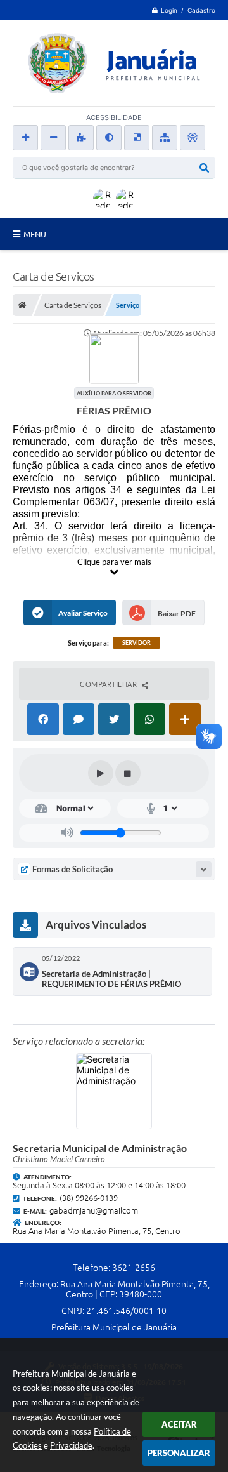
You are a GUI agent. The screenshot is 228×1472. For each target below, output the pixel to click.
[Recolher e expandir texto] (204, 869)
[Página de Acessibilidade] (192, 137)
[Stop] (128, 773)
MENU (34, 234)
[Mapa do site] (164, 137)
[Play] (100, 773)
